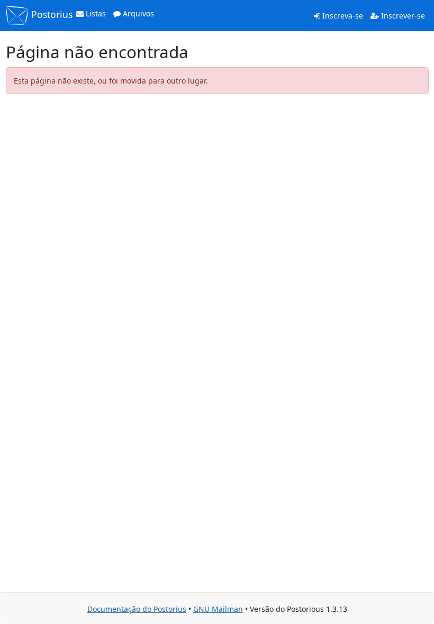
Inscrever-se (402, 16)
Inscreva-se (341, 16)
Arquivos (137, 13)
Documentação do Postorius (136, 609)
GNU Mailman (218, 609)
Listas (95, 13)
